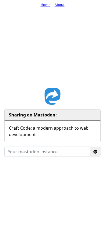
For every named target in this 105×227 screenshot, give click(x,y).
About (60, 4)
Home (45, 4)
